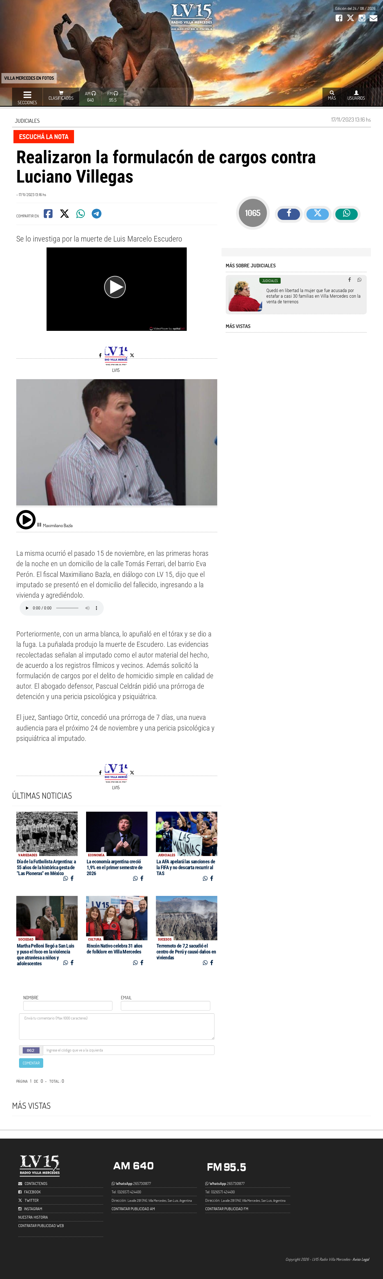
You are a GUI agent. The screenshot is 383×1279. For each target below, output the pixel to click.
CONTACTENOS (35, 1183)
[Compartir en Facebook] (49, 216)
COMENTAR (31, 1063)
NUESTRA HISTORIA (33, 1217)
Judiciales (27, 120)
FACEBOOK (32, 1191)
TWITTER (31, 1200)
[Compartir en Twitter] (64, 216)
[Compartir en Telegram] (97, 216)
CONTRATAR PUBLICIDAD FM (226, 1208)
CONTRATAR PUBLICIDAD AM (133, 1208)
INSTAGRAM (33, 1208)
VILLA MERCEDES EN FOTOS (29, 78)
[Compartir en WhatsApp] (81, 216)
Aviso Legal (360, 1259)
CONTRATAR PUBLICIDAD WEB (41, 1225)
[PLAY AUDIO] (26, 519)
